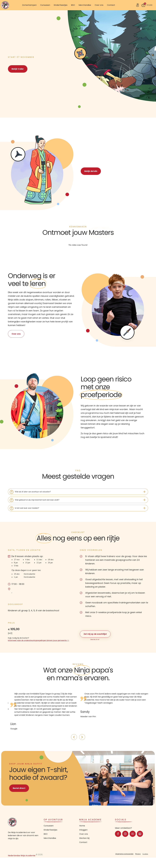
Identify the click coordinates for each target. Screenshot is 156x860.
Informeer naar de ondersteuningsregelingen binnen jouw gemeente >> (38, 640)
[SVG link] (137, 5)
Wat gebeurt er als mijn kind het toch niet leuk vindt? (37, 500)
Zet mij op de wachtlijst (95, 634)
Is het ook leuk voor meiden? (27, 508)
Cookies (145, 854)
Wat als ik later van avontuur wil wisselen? (33, 491)
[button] (18, 67)
